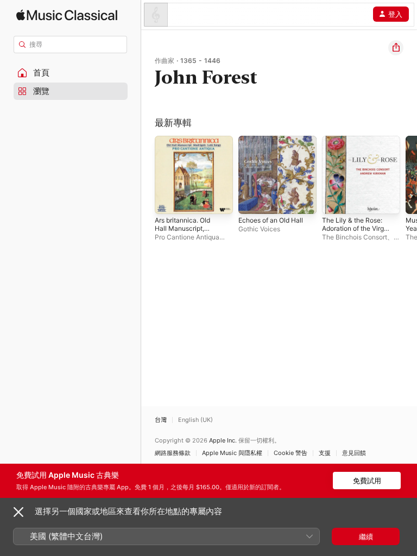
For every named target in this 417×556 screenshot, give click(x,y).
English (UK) (195, 420)
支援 (325, 453)
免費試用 (367, 480)
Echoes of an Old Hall (270, 220)
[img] (66, 15)
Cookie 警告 (290, 453)
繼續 (366, 536)
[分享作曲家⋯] (395, 47)
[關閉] (18, 512)
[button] (70, 73)
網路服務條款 (173, 453)
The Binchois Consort (354, 237)
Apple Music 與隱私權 (232, 453)
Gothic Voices (259, 229)
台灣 (161, 420)
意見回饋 (354, 453)
